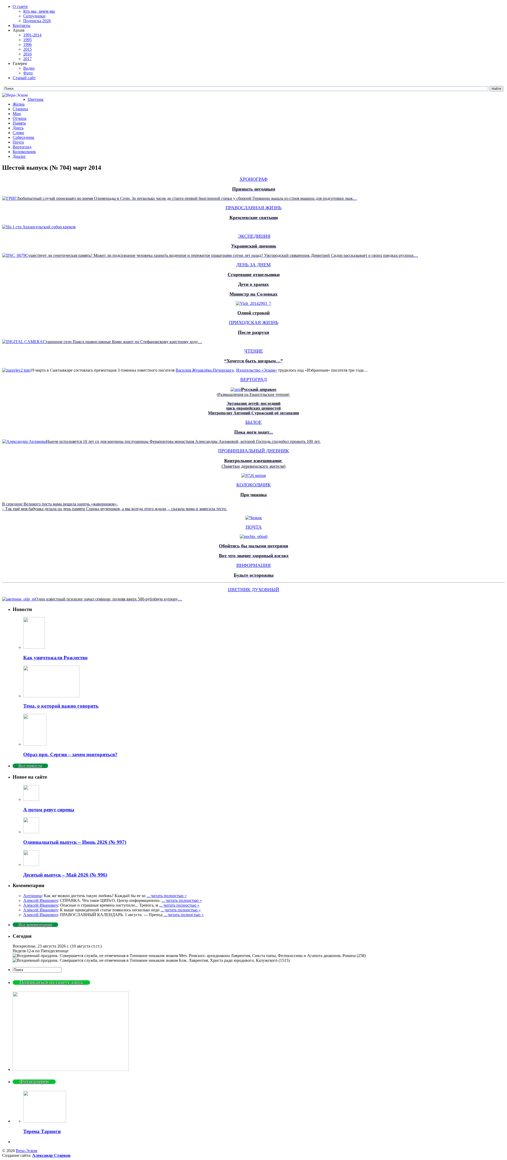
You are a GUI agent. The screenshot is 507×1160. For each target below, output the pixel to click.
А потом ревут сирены (48, 809)
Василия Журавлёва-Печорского (205, 370)
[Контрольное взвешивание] (253, 475)
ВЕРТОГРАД (253, 379)
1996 (27, 44)
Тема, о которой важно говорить (60, 706)
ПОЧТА (254, 527)
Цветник (36, 99)
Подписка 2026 (37, 20)
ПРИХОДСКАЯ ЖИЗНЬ (253, 322)
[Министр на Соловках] (253, 303)
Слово (18, 132)
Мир (17, 113)
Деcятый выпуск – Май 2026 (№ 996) (65, 875)
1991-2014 (32, 35)
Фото (28, 73)
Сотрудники (34, 16)
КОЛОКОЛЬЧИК (253, 484)
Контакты (21, 25)
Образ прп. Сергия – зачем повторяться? (70, 754)
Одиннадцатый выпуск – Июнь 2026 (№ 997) (74, 842)
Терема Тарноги (42, 1131)
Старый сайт (24, 77)
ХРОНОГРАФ (253, 179)
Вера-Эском (26, 1150)
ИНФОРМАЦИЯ (253, 565)
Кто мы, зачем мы (39, 11)
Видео (29, 68)
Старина (20, 109)
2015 (27, 49)
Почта (18, 142)
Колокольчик (24, 151)
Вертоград (22, 147)
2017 (27, 58)
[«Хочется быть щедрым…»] (16, 370)
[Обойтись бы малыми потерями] (253, 536)
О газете (20, 6)
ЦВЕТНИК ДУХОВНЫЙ (253, 589)
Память (19, 123)
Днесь (18, 128)
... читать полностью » (167, 895)
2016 (27, 54)
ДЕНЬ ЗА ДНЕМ (253, 264)
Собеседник (23, 137)
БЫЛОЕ (253, 422)
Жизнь (19, 104)
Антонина (32, 895)
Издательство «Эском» (256, 370)
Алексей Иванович (40, 900)
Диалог (19, 156)
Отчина (19, 118)
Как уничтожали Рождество (55, 657)
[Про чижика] (253, 517)
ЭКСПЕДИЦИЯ (254, 236)
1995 (27, 39)
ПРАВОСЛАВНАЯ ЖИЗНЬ (253, 207)
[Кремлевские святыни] (39, 227)
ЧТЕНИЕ (253, 351)
